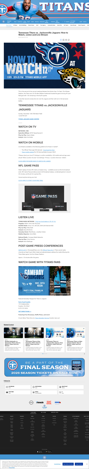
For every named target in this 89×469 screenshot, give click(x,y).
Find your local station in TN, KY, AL (45, 221)
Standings (22, 428)
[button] (43, 353)
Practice (54, 420)
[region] (44, 464)
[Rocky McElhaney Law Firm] (57, 403)
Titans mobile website (28, 152)
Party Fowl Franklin (24, 302)
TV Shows (43, 420)
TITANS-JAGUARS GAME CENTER (28, 119)
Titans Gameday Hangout (42, 318)
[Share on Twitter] (63, 40)
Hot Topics (32, 429)
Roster (22, 420)
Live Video (43, 418)
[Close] (86, 464)
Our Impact (76, 433)
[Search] (64, 22)
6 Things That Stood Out (32, 435)
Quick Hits (32, 427)
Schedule (21, 418)
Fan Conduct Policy (65, 433)
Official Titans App (48, 250)
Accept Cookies (79, 464)
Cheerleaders (54, 422)
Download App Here (49, 150)
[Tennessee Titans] (44, 457)
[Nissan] (31, 403)
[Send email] (66, 40)
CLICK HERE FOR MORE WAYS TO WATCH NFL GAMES (34, 161)
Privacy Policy (12, 467)
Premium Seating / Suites (11, 433)
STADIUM (65, 416)
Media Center (76, 418)
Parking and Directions (65, 426)
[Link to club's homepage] (3, 21)
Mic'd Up (43, 428)
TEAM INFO (22, 416)
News (32, 416)
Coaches (21, 422)
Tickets (11, 416)
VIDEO (43, 416)
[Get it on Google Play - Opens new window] (48, 452)
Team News (32, 418)
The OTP (43, 422)
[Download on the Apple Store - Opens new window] (40, 452)
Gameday (54, 418)
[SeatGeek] (48, 403)
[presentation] (84, 354)
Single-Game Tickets (11, 426)
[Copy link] (69, 40)
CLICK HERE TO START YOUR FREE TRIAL (30, 180)
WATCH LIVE (22, 250)
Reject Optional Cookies (68, 464)
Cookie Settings (57, 464)
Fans (54, 424)
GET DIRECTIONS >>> (24, 311)
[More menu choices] (62, 21)
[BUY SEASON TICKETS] (44, 367)
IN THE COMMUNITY (76, 416)
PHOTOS (54, 416)
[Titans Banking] (40, 403)
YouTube (43, 436)
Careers (87, 420)
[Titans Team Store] (44, 407)
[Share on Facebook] (61, 40)
